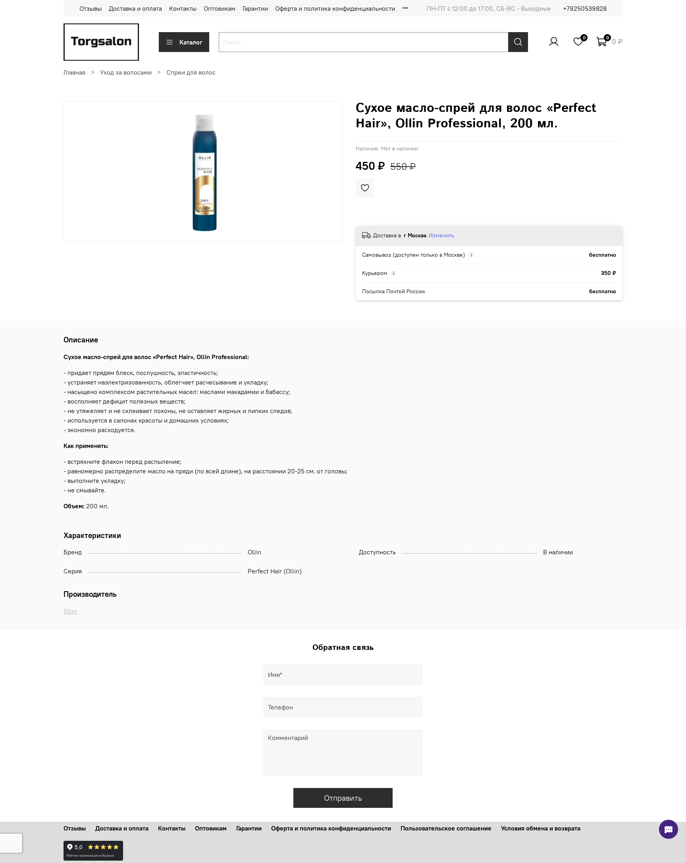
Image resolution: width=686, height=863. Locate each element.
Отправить (343, 798)
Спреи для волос (191, 72)
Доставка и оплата (135, 8)
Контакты (183, 8)
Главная (74, 72)
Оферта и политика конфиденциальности (335, 8)
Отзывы (90, 8)
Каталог (190, 42)
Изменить (441, 235)
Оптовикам (219, 8)
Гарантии (255, 8)
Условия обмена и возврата (540, 828)
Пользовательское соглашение (446, 828)
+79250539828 (585, 8)
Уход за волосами (126, 72)
